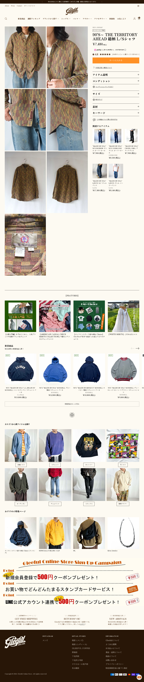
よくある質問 (111, 644)
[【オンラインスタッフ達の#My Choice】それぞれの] (89, 316)
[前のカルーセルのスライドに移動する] (132, 286)
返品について (111, 656)
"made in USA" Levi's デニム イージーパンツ (116, 183)
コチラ (82, 624)
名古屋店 (75, 668)
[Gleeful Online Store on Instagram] (138, 6)
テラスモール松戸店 (80, 664)
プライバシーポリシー (115, 664)
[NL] (89, 533)
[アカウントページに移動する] (134, 19)
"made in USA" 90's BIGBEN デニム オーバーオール (100, 148)
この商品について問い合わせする (107, 119)
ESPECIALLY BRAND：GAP (49, 550)
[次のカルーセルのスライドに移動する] (137, 286)
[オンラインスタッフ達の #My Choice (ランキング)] (20, 533)
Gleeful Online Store (25, 674)
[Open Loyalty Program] (139, 677)
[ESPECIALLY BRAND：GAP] (55, 533)
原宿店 (74, 652)
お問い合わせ (111, 660)
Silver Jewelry (112, 550)
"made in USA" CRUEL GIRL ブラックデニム (131, 148)
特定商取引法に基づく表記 (116, 668)
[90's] (20, 369)
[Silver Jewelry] (123, 533)
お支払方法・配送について (104, 67)
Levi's (95, 188)
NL (74, 550)
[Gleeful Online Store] (72, 11)
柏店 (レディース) (79, 644)
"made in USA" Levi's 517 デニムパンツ (100, 183)
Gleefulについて (112, 640)
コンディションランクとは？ (104, 86)
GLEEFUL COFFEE (81, 648)
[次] (102, 2)
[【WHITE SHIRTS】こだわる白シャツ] (123, 316)
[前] (42, 2)
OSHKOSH (113, 155)
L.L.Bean (20, 395)
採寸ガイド (99, 99)
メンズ (45, 640)
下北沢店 (75, 656)
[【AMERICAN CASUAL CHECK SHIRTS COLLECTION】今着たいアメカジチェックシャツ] (55, 316)
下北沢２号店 (77, 660)
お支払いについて (113, 648)
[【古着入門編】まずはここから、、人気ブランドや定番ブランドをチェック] (20, 316)
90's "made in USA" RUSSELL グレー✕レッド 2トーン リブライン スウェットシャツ (123, 390)
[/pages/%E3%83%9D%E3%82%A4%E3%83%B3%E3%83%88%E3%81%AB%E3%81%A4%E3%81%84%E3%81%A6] (72, 582)
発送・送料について (114, 652)
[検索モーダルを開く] (6, 19)
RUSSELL (55, 392)
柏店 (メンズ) (77, 640)
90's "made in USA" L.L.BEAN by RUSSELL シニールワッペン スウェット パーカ (20, 390)
